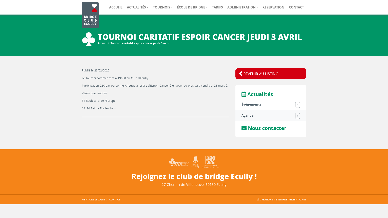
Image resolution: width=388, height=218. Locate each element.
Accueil (115, 7)
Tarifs (217, 7)
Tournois (161, 7)
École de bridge (191, 7)
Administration (241, 7)
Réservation (273, 7)
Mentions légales (93, 199)
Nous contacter (266, 128)
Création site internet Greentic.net (282, 199)
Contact (296, 7)
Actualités (136, 7)
